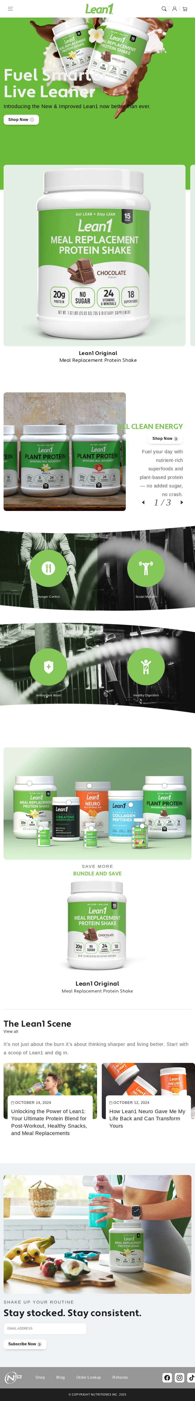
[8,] (142, 823)
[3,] (89, 783)
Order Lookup (88, 1377)
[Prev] (148, 502)
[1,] (29, 781)
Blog (60, 1377)
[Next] (177, 502)
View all (11, 1031)
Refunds (120, 1377)
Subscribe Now (22, 1344)
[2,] (68, 800)
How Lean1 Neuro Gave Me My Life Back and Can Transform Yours (147, 1118)
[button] (10, 9)
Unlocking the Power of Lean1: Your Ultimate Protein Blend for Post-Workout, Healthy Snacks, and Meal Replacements (49, 1122)
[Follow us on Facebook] (167, 1378)
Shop (40, 1377)
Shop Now (18, 120)
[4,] (164, 783)
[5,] (130, 802)
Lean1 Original (98, 356)
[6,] (40, 826)
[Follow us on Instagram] (179, 1378)
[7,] (91, 826)
